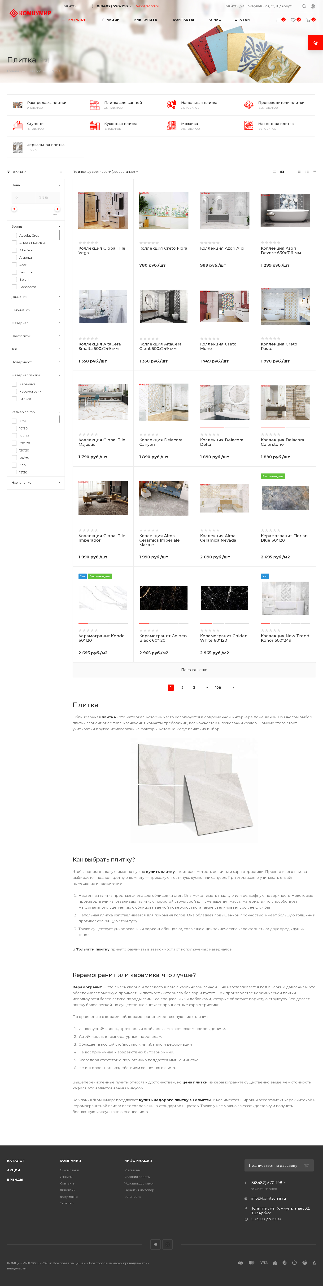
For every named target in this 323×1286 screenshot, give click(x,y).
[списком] (307, 172)
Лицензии (67, 1190)
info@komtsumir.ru (268, 1198)
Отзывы (66, 1177)
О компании (69, 1170)
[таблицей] (314, 172)
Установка (132, 1196)
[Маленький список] (274, 172)
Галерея (67, 1203)
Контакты (67, 1183)
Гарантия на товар (139, 1190)
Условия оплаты (137, 1177)
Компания (70, 1160)
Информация (138, 1160)
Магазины (132, 1170)
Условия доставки (138, 1183)
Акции (13, 1170)
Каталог (16, 1160)
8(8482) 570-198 (112, 6)
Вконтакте (155, 1244)
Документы (69, 1196)
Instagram (167, 1244)
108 (218, 687)
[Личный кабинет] (313, 7)
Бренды (15, 1179)
